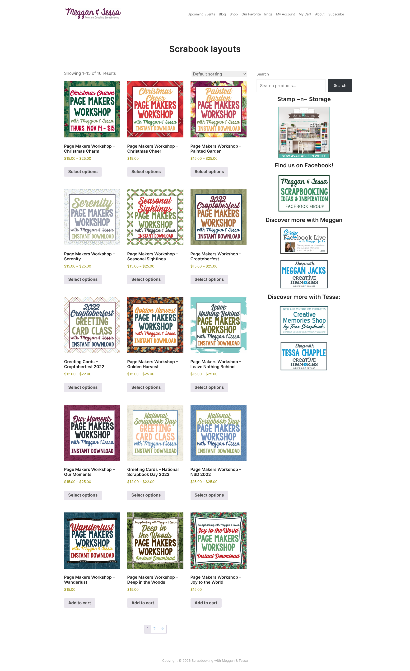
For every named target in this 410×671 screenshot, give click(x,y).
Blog (222, 14)
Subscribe (336, 14)
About (320, 14)
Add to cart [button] (79, 603)
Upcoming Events (201, 14)
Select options (83, 171)
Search (262, 74)
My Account (285, 14)
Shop (234, 14)
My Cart (305, 14)
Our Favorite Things (257, 14)
